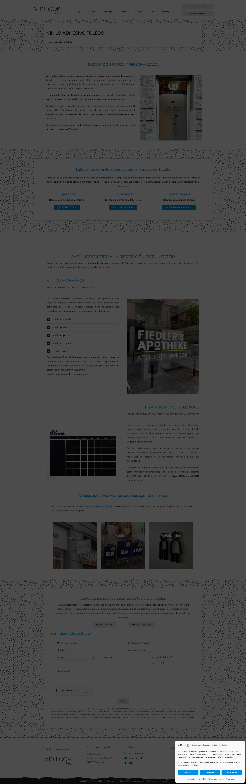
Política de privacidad (216, 779)
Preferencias (232, 772)
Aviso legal (230, 779)
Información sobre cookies (196, 779)
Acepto (188, 772)
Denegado (210, 772)
